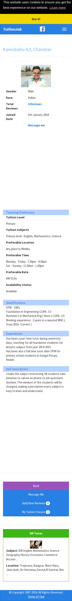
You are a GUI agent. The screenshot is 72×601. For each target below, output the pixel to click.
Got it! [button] (36, 19)
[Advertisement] (36, 169)
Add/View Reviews (35, 503)
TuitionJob (12, 29)
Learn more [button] (58, 7)
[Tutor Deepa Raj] (36, 545)
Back (36, 486)
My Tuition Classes (35, 512)
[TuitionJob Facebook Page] (36, 29)
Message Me (36, 494)
